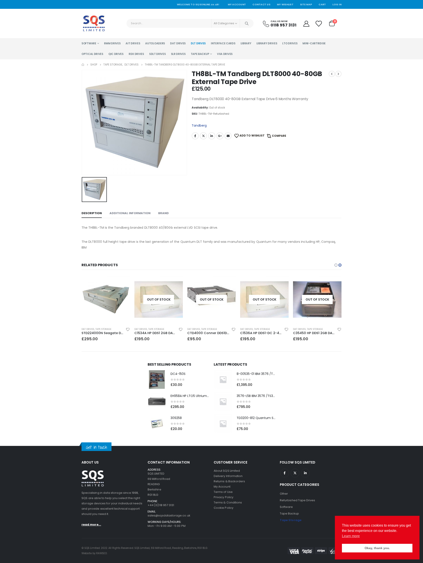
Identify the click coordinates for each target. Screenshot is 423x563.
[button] (336, 265)
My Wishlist (285, 4)
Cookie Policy (223, 508)
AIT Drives (133, 43)
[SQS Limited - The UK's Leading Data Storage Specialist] (94, 23)
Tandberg (199, 125)
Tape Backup (200, 54)
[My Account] (306, 23)
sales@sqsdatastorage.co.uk (169, 515)
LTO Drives (289, 43)
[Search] (247, 23)
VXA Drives (225, 54)
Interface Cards (223, 43)
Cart (322, 4)
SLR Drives (178, 54)
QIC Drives (116, 54)
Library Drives (266, 43)
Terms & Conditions (228, 502)
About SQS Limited (227, 471)
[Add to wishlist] (128, 329)
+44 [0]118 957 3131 (161, 505)
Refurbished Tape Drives (297, 500)
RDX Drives (136, 54)
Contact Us (261, 4)
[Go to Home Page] (83, 64)
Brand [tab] (163, 213)
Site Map (306, 4)
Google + (219, 135)
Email (228, 135)
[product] (106, 299)
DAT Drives (178, 43)
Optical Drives (92, 54)
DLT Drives (198, 43)
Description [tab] (92, 213)
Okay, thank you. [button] (377, 548)
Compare (279, 136)
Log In (336, 4)
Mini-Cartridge (314, 43)
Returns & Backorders (229, 481)
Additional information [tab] (129, 213)
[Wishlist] (319, 23)
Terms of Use (223, 492)
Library (246, 43)
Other (284, 494)
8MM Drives (112, 43)
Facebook (195, 135)
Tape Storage (103, 329)
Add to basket (123, 282)
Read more (176, 282)
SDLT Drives (157, 54)
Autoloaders (155, 43)
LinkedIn (211, 135)
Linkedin (305, 473)
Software (89, 43)
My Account (237, 4)
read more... (91, 524)
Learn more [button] (351, 536)
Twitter (203, 135)
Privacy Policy (223, 497)
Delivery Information (228, 476)
